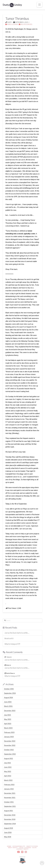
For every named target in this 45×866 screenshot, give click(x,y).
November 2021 (9, 797)
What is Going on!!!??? (12, 644)
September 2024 (10, 693)
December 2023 (9, 710)
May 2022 (7, 771)
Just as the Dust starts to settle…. (17, 633)
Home (9, 846)
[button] (39, 4)
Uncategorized (26, 24)
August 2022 (8, 758)
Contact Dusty (22, 849)
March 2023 (8, 728)
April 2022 (7, 776)
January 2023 (9, 737)
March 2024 (8, 706)
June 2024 (7, 702)
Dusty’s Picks (32, 846)
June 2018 (7, 832)
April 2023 (7, 723)
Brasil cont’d (9, 638)
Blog (35, 847)
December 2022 (9, 741)
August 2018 (8, 828)
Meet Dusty (13, 847)
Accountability (19, 846)
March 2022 (8, 780)
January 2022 (9, 789)
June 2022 (7, 767)
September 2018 (10, 824)
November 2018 (9, 819)
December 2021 (9, 793)
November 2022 (9, 745)
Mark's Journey (12, 24)
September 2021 (10, 806)
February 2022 (9, 784)
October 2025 (9, 689)
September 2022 (10, 754)
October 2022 (9, 750)
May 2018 (7, 837)
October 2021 (9, 802)
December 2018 (9, 815)
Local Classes (25, 847)
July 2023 (7, 715)
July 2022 (7, 763)
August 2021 (8, 811)
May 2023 (7, 719)
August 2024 (8, 697)
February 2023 (9, 732)
